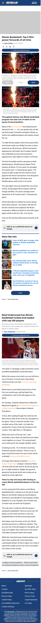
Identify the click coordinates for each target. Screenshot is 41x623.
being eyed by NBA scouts (19, 456)
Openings (28, 586)
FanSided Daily (7, 593)
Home (4, 299)
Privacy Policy (7, 596)
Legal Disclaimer (31, 600)
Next (33, 83)
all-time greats (16, 127)
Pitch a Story (29, 593)
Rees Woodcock (9, 332)
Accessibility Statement (10, 603)
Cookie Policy (7, 600)
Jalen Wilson (8, 43)
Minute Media (11, 611)
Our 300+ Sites (30, 589)
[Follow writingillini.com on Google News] (36, 227)
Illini (15, 129)
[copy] (13, 46)
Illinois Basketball (13, 299)
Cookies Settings (8, 607)
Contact (5, 589)
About (4, 586)
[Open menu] (3, 3)
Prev (7, 83)
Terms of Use (30, 596)
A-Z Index (28, 603)
